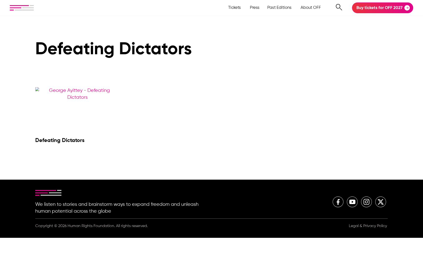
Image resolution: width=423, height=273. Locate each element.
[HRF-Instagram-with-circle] (366, 202)
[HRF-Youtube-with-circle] (352, 202)
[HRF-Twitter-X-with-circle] (381, 202)
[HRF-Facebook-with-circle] (338, 202)
